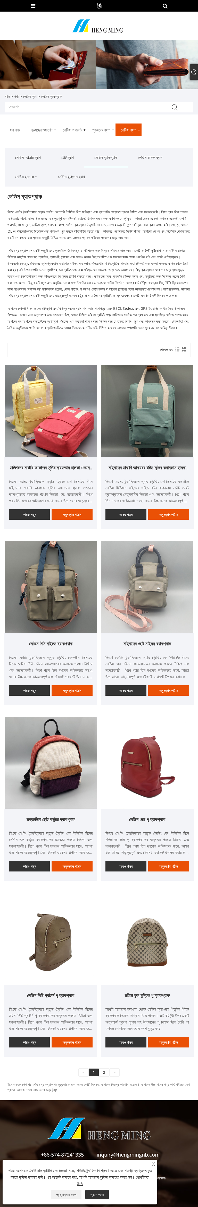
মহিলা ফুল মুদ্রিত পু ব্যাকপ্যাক (147, 995)
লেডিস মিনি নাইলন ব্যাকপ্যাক (50, 643)
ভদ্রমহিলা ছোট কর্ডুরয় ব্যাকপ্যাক (51, 819)
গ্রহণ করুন (97, 1194)
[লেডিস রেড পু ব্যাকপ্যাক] (147, 762)
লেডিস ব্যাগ (30, 96)
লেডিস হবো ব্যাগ (26, 177)
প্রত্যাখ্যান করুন (66, 1194)
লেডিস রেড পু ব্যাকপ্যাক (147, 819)
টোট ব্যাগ (67, 157)
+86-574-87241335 (62, 1154)
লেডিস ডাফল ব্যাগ (150, 157)
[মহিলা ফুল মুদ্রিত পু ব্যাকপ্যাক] (147, 938)
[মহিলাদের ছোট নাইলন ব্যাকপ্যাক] (147, 586)
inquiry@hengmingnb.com (128, 1154)
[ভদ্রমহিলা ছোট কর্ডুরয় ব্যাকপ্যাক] (51, 762)
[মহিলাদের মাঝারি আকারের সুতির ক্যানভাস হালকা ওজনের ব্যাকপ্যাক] (51, 410)
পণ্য (16, 96)
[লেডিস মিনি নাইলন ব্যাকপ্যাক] (51, 586)
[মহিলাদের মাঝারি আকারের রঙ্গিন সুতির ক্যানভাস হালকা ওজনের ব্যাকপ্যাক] (147, 410)
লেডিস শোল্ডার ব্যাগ (28, 157)
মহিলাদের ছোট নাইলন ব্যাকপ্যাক (147, 643)
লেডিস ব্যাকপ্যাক (105, 157)
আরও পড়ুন (29, 514)
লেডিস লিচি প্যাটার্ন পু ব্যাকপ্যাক (50, 995)
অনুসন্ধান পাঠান (72, 514)
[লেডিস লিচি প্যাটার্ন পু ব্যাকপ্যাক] (51, 938)
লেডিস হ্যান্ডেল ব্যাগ (71, 177)
